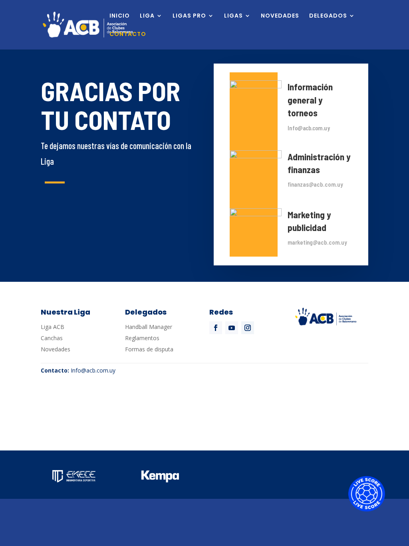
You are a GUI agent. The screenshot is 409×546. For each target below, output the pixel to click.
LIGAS (233, 16)
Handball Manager (148, 327)
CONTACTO (127, 34)
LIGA (147, 16)
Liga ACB (52, 327)
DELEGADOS (328, 16)
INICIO (119, 16)
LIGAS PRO (189, 16)
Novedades (55, 349)
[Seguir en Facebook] (215, 327)
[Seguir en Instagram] (247, 327)
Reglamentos (142, 338)
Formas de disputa (149, 349)
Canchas (52, 338)
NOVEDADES (280, 16)
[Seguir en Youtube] (231, 327)
